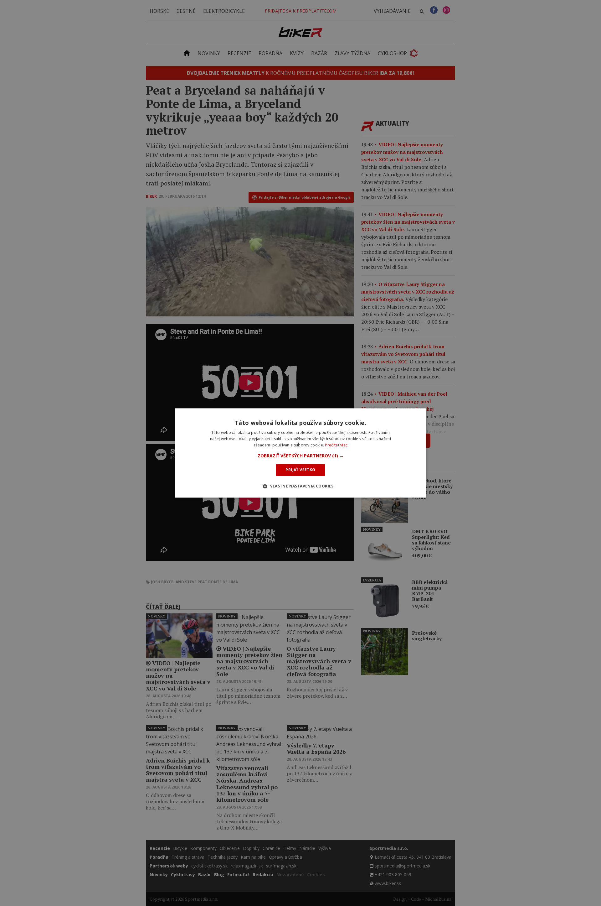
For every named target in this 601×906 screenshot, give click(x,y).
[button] (301, 456)
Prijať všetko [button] (300, 469)
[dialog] (300, 452)
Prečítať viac (336, 445)
